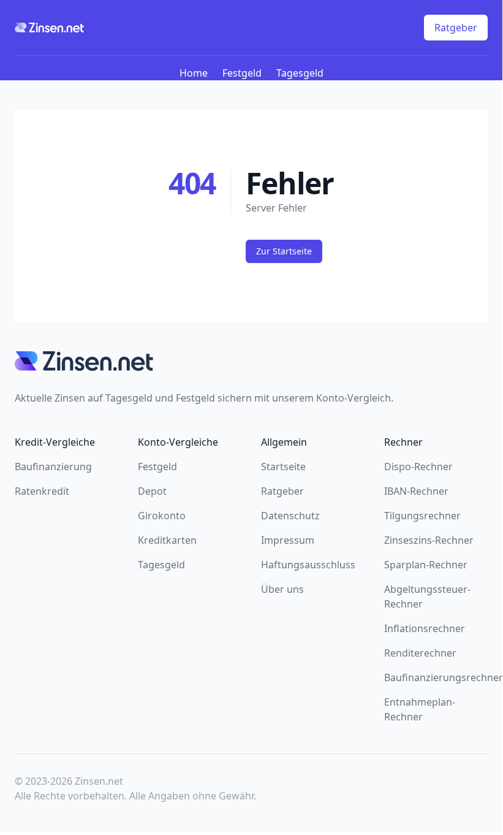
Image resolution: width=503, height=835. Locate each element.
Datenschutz (290, 515)
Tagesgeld (299, 73)
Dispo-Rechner (418, 466)
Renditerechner (420, 653)
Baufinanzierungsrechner (443, 677)
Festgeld (242, 73)
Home (194, 73)
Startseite (283, 466)
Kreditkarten (167, 540)
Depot (152, 491)
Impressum (287, 540)
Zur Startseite (284, 251)
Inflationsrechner (424, 628)
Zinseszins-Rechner (429, 540)
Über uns (282, 589)
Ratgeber (455, 27)
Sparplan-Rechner (425, 564)
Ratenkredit (42, 491)
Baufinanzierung (53, 466)
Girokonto (162, 515)
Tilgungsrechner (422, 515)
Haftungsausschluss (308, 564)
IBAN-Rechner (416, 491)
